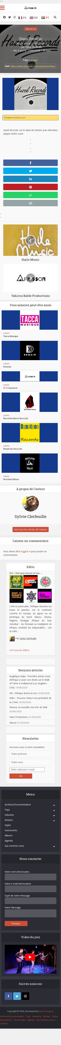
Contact (3, 1023)
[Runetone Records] (30, 432)
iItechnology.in (46, 1011)
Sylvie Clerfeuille (33, 47)
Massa (12, 722)
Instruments (11, 830)
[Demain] (30, 350)
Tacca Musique (10, 336)
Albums (9, 835)
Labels (6, 333)
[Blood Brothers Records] (30, 402)
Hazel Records (30, 38)
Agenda (9, 840)
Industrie (9, 814)
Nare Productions (18, 717)
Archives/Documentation (18, 804)
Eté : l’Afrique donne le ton (25, 573)
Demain (7, 366)
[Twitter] (17, 996)
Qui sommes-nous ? (46, 1019)
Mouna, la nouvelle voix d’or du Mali (28, 707)
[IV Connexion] (30, 376)
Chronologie (20, 1019)
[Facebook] (8, 996)
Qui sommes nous (14, 845)
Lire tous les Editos (19, 650)
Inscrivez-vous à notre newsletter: (27, 747)
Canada (33, 59)
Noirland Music (11, 479)
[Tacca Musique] (30, 320)
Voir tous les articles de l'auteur (30, 529)
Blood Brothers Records (15, 418)
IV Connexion (10, 387)
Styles (8, 825)
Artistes (9, 819)
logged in (25, 551)
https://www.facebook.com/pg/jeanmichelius (33, 66)
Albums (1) (31, 28)
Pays (7, 809)
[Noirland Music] (30, 463)
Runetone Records (12, 448)
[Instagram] (25, 996)
